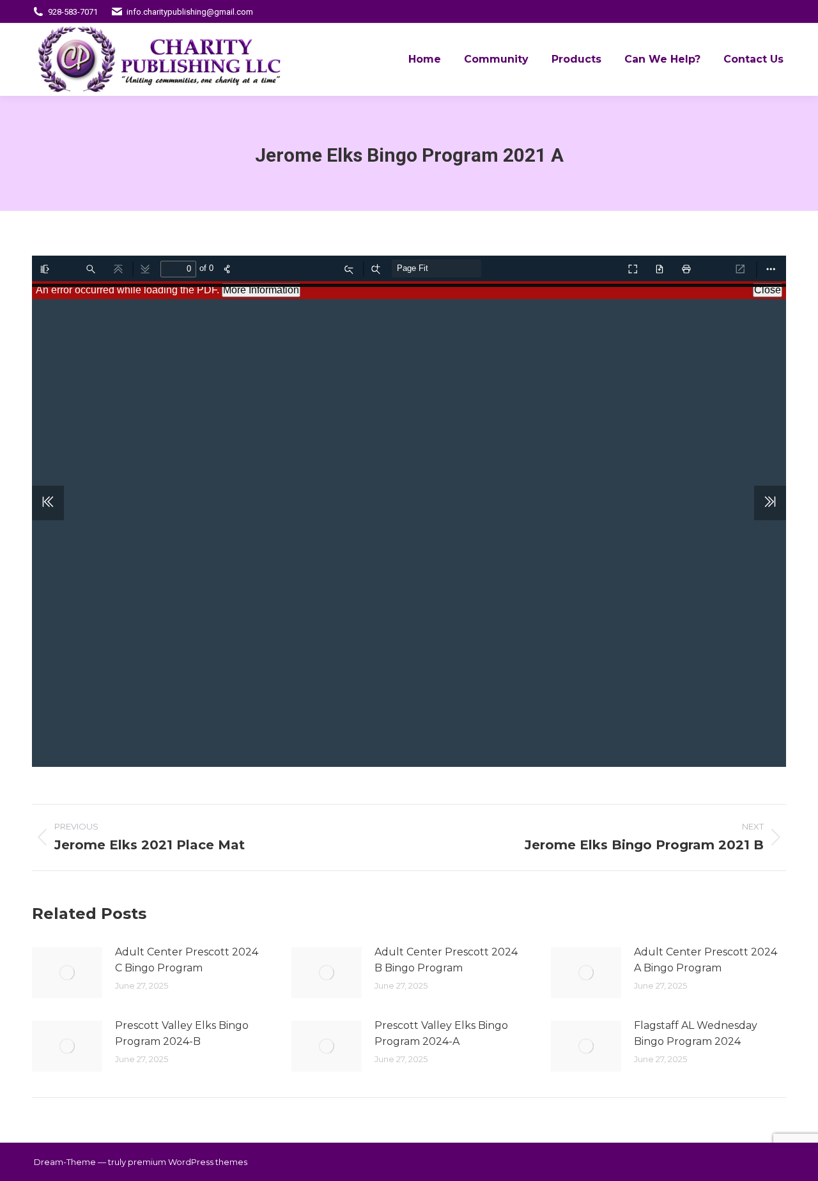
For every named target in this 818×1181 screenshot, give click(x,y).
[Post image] (67, 972)
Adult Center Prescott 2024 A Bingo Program (705, 960)
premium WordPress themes (187, 1162)
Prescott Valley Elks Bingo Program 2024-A (441, 1033)
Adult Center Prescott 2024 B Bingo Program (446, 960)
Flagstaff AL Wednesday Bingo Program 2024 (695, 1033)
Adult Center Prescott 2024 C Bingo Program (186, 960)
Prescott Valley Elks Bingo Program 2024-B (182, 1033)
